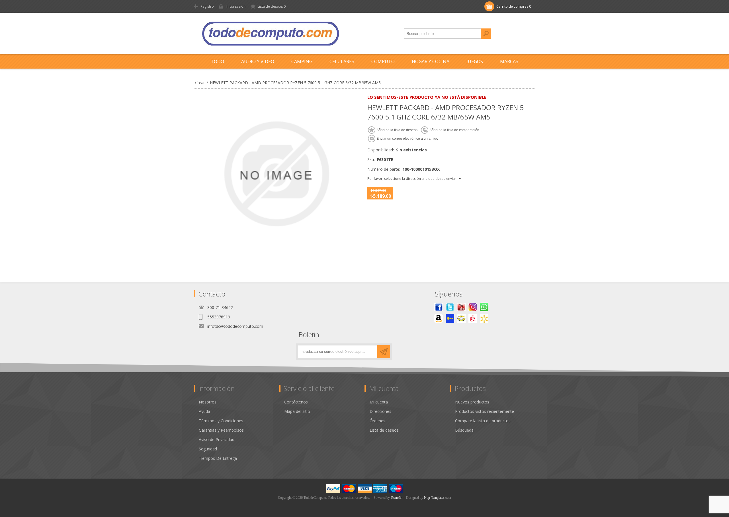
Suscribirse (383, 351)
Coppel (450, 318)
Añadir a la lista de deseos (396, 130)
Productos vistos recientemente (484, 411)
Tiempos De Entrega (218, 458)
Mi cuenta (379, 402)
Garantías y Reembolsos (221, 430)
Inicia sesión (235, 6)
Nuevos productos (472, 402)
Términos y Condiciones (221, 420)
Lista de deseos (384, 430)
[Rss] (484, 307)
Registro (207, 6)
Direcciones (380, 411)
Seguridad (208, 449)
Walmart (484, 318)
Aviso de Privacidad (216, 439)
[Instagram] (472, 307)
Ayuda (204, 411)
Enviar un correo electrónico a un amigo (407, 139)
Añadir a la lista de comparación (454, 130)
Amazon (438, 318)
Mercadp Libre (461, 318)
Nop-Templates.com (437, 498)
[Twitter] (450, 307)
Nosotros (207, 402)
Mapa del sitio (297, 411)
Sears (472, 318)
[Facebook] (438, 307)
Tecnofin (396, 498)
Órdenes (377, 420)
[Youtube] (461, 307)
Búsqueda (486, 33)
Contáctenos (296, 402)
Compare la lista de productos (483, 420)
